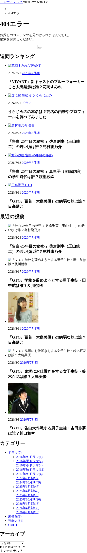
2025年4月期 (27, 491)
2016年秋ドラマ (30, 469)
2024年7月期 (27, 478)
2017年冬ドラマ (29, 474)
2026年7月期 (31, 73)
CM (12, 524)
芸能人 (15, 520)
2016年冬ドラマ (29, 457)
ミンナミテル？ (11, 2)
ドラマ (27, 103)
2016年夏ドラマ (29, 461)
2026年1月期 (27, 503)
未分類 (14, 516)
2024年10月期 (28, 482)
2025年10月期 (28, 499)
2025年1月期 (27, 486)
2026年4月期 (27, 508)
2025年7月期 (27, 495)
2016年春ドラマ (29, 465)
